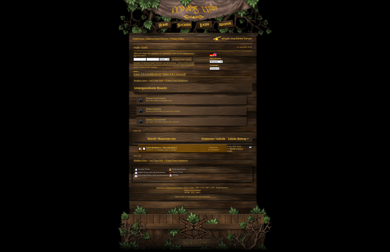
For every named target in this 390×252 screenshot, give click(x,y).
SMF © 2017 (210, 188)
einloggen (154, 53)
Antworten (207, 138)
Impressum (138, 38)
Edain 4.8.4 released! (174, 74)
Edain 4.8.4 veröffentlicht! (147, 74)
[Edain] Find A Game (156, 98)
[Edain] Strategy (153, 109)
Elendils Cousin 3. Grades (167, 150)
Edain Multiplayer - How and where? (161, 148)
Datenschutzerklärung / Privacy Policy (165, 38)
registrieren (167, 53)
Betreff (152, 138)
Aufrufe (220, 138)
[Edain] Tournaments (156, 119)
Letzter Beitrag (237, 138)
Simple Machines (222, 188)
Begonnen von (167, 138)
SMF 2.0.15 (200, 188)
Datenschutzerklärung (192, 190)
